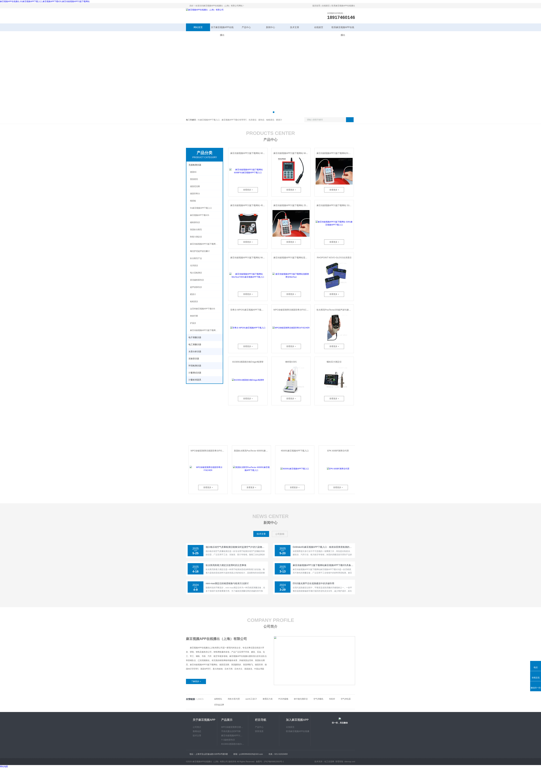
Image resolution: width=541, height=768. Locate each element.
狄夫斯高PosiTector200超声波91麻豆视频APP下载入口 (335, 310)
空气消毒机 (318, 699)
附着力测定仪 (196, 237)
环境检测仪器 (195, 365)
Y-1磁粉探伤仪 (228, 740)
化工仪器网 (329, 761)
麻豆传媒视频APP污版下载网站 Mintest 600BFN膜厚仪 (292, 153)
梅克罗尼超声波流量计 (200, 251)
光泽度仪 (194, 265)
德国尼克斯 (195, 186)
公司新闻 (279, 534)
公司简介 (197, 727)
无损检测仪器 (195, 165)
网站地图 (4, 766)
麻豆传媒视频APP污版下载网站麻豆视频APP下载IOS (206, 244)
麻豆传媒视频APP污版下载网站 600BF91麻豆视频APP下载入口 (248, 153)
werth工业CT (251, 699)
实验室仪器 (194, 358)
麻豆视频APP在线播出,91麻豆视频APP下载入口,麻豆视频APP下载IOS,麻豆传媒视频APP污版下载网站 (45, 1)
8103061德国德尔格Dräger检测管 (247, 362)
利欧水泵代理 (234, 699)
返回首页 (316, 6)
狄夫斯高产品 (196, 258)
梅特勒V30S (291, 362)
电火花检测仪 (196, 273)
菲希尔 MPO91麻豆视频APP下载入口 (248, 310)
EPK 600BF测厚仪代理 (292, 450)
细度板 (193, 201)
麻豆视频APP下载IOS (199, 215)
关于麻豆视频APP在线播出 (222, 28)
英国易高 (194, 179)
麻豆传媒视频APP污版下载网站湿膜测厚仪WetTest (292, 257)
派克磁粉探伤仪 (197, 280)
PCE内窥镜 (283, 699)
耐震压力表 (268, 699)
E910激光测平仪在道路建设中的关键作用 (313, 583)
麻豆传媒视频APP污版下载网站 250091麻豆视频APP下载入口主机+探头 (292, 205)
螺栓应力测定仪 (334, 362)
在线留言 (326, 6)
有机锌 (332, 699)
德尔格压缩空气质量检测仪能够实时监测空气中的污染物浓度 (236, 547)
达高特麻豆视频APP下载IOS (202, 309)
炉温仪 (193, 323)
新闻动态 (197, 731)
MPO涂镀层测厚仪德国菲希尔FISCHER (292, 310)
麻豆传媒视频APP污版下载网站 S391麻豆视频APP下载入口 (335, 205)
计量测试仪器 (195, 372)
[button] (267, 112)
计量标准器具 (195, 379)
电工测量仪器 (195, 344)
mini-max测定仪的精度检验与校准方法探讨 (227, 583)
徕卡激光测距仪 (301, 699)
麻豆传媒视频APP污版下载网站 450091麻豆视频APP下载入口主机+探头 (248, 205)
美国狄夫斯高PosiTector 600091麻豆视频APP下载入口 (206, 450)
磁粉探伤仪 (195, 222)
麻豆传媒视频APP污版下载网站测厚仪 (206, 330)
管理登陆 (339, 761)
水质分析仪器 (195, 351)
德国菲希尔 (195, 193)
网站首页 (198, 27)
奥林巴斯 (194, 316)
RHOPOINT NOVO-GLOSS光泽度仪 (334, 257)
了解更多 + (196, 681)
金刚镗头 (218, 699)
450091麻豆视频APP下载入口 (249, 450)
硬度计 (193, 294)
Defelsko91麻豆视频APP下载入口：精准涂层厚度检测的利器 (323, 547)
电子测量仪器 (195, 337)
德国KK (193, 172)
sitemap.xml (349, 761)
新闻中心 (270, 27)
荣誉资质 (259, 731)
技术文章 (294, 27)
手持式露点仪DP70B (230, 731)
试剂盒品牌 (219, 705)
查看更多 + (248, 190)
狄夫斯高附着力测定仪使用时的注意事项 (226, 565)
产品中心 (246, 27)
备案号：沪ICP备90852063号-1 (270, 761)
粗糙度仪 (194, 301)
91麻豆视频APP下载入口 (201, 208)
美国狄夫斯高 (196, 229)
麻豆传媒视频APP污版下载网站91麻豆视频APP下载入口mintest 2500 (335, 153)
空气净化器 (346, 699)
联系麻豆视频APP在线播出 (343, 6)
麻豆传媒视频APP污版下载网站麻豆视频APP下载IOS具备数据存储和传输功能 (323, 565)
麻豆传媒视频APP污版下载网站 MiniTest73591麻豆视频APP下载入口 (248, 257)
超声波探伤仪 (196, 287)
